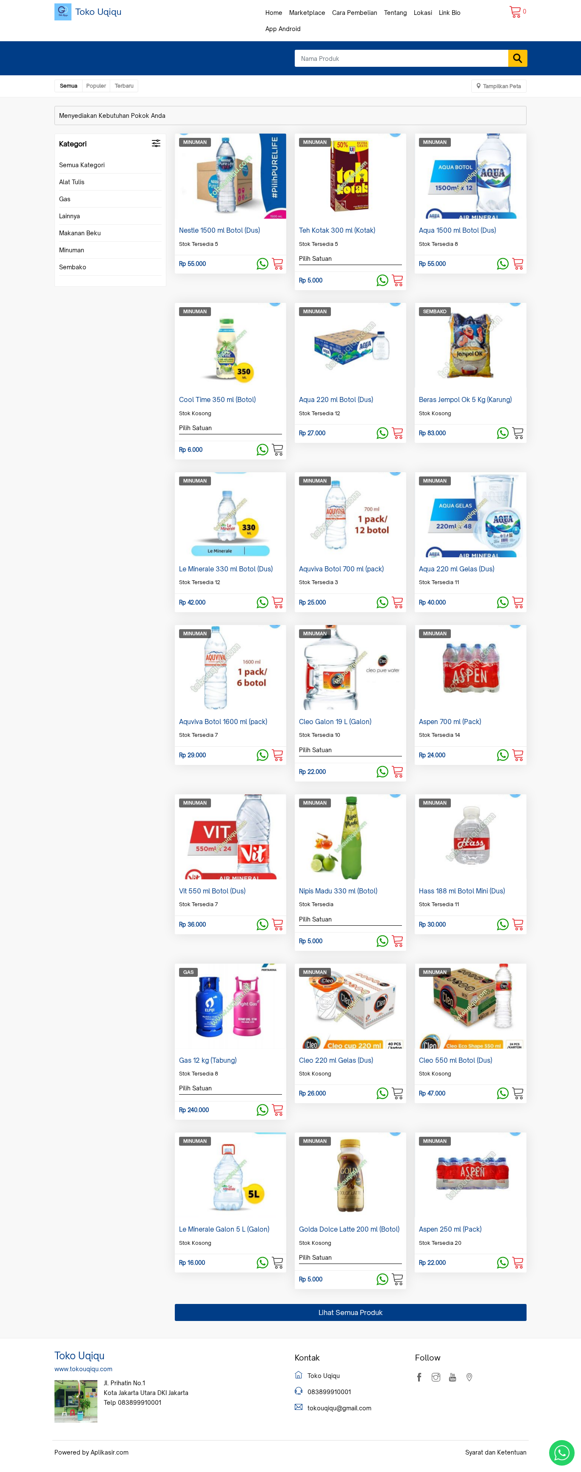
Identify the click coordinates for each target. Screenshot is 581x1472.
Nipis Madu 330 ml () (338, 891)
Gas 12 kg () (207, 1060)
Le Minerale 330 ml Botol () (226, 569)
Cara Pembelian (354, 12)
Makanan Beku (80, 233)
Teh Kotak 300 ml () (337, 230)
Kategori (73, 144)
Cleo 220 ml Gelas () (336, 1060)
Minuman (71, 250)
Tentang (395, 12)
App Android (283, 28)
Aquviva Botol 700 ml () (341, 569)
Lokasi (423, 12)
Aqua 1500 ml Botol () (457, 230)
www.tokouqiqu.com (83, 1368)
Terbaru (124, 86)
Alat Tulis (72, 181)
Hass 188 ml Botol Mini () (462, 891)
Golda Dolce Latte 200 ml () (349, 1229)
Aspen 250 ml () (450, 1229)
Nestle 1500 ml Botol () (219, 230)
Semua (68, 86)
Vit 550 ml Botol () (212, 891)
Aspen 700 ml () (450, 722)
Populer (96, 86)
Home (273, 12)
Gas (65, 199)
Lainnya (69, 216)
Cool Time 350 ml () (217, 400)
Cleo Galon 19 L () (335, 722)
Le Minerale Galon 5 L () (224, 1229)
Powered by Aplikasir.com (91, 1452)
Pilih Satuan (315, 258)
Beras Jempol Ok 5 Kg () (465, 400)
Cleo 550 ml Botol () (455, 1060)
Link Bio (450, 12)
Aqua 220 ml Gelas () (456, 569)
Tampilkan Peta (502, 86)
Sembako (72, 267)
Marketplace (307, 12)
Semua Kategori (82, 164)
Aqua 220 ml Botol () (336, 400)
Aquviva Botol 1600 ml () (223, 722)
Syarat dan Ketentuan (496, 1452)
